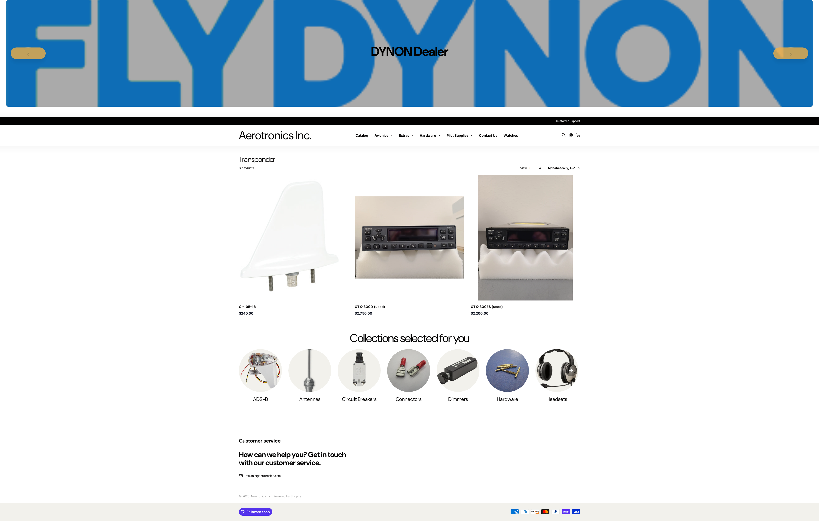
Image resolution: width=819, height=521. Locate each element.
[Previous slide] (28, 53)
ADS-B (260, 399)
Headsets (556, 399)
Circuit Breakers (359, 399)
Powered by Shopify (287, 496)
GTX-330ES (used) (487, 307)
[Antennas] (309, 370)
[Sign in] (571, 135)
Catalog (362, 135)
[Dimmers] (458, 370)
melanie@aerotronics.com (263, 475)
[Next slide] (790, 53)
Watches (511, 135)
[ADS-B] (260, 370)
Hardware (428, 135)
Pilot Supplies (458, 135)
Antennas (309, 399)
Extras (404, 135)
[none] (571, 370)
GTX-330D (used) (370, 307)
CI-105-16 (247, 307)
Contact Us (488, 135)
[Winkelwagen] (578, 135)
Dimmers (458, 399)
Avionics (381, 135)
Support (575, 121)
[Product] (409, 237)
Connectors (408, 399)
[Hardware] (507, 370)
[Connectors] (408, 370)
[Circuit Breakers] (359, 370)
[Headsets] (556, 370)
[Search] (564, 135)
